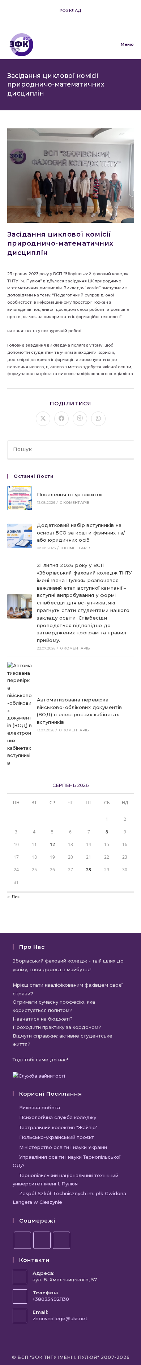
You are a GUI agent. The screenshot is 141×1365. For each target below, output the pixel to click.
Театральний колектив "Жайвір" (58, 1127)
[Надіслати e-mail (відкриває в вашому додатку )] (83, 17)
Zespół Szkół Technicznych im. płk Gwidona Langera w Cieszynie (69, 1197)
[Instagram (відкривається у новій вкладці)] (67, 17)
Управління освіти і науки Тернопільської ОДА (66, 1161)
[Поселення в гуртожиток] (19, 498)
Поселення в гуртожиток (70, 494)
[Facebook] (22, 1240)
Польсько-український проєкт (56, 1137)
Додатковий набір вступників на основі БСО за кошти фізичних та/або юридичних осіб (81, 532)
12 (52, 844)
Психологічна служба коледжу (57, 1117)
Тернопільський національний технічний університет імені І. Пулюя (65, 1179)
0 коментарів (75, 502)
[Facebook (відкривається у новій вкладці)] (59, 17)
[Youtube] (61, 1240)
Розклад (70, 10)
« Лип (14, 896)
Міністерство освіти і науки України (63, 1147)
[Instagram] (42, 1240)
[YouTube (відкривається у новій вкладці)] (76, 17)
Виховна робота (39, 1107)
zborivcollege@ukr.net (60, 1318)
